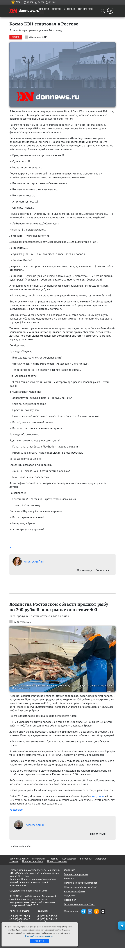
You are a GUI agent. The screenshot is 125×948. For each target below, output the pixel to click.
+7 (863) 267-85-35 (47, 916)
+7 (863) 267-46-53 (47, 919)
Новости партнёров (32, 861)
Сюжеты (56, 9)
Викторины (86, 858)
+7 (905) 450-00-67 (19, 919)
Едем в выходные (19, 858)
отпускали (98, 796)
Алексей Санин (35, 825)
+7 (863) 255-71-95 (19, 916)
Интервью (69, 9)
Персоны (54, 858)
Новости (44, 9)
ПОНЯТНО (40, 941)
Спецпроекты (85, 9)
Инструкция (38, 858)
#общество (16, 809)
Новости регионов (57, 861)
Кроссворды (69, 858)
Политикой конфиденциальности (38, 936)
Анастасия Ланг (34, 561)
